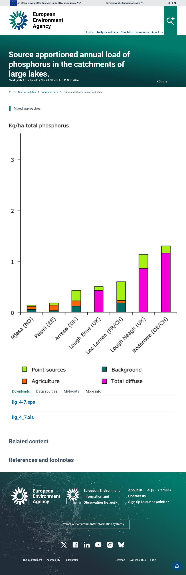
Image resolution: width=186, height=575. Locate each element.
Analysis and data (107, 32)
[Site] (36, 20)
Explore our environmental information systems (93, 524)
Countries (127, 32)
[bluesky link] (121, 545)
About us (157, 32)
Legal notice (71, 559)
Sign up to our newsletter (148, 502)
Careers (164, 490)
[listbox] (45, 3)
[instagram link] (110, 545)
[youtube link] (98, 545)
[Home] (10, 92)
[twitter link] (64, 545)
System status (138, 559)
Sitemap (120, 559)
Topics (90, 32)
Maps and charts (49, 92)
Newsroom (142, 32)
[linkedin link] (87, 545)
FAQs (149, 490)
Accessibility (53, 559)
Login (153, 559)
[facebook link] (75, 545)
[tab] (21, 391)
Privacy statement (32, 559)
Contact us (137, 496)
